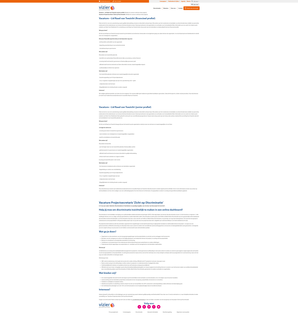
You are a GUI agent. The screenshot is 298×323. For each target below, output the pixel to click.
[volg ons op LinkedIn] (144, 307)
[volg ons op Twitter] (149, 307)
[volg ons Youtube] (158, 307)
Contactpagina (127, 312)
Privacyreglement (113, 312)
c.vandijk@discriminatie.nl (138, 299)
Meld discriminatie (192, 8)
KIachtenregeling (167, 312)
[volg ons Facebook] (139, 307)
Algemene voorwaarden (183, 312)
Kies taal (196, 1)
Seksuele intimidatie (152, 312)
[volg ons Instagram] (154, 307)
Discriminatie (139, 312)
